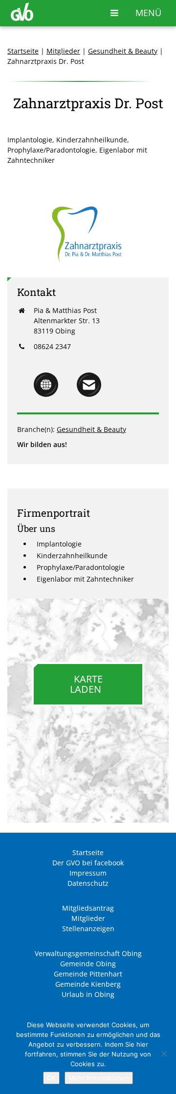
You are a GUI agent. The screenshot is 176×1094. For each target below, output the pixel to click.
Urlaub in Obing (88, 994)
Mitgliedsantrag (88, 908)
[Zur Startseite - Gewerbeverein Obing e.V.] (22, 18)
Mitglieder (63, 51)
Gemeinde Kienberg (88, 984)
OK (51, 1078)
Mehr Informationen (98, 1078)
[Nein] (164, 1053)
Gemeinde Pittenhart (88, 973)
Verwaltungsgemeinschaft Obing (88, 953)
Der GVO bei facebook (88, 862)
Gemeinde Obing (88, 963)
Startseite (23, 51)
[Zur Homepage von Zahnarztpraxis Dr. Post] (46, 394)
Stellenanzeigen (88, 928)
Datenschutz (88, 883)
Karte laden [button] (86, 684)
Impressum (88, 873)
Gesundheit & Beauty (122, 51)
